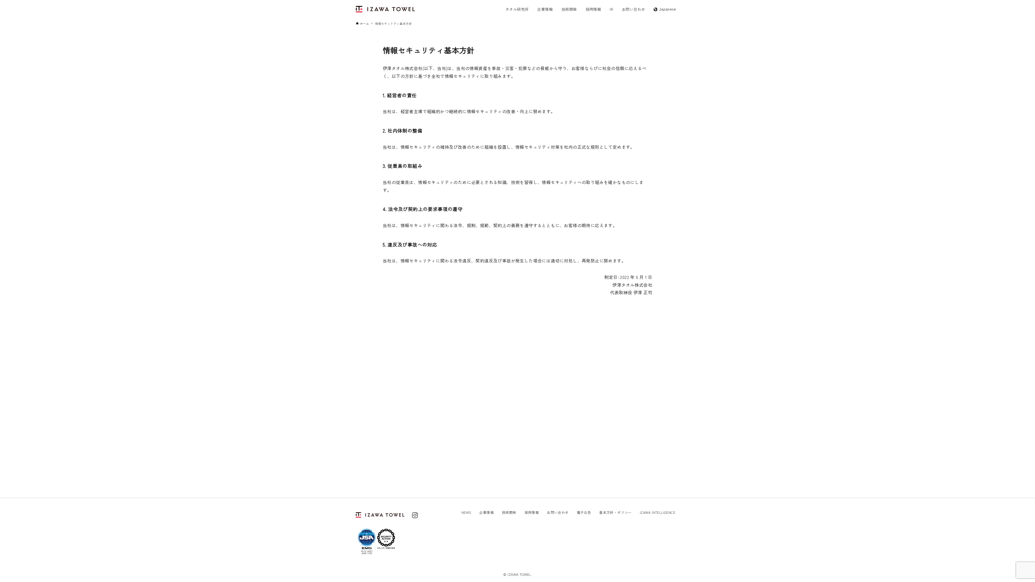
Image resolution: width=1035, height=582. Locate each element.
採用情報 (532, 512)
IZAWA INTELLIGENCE (657, 512)
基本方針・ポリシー (615, 512)
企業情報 (486, 512)
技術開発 (509, 512)
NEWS (466, 512)
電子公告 (584, 512)
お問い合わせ (557, 512)
